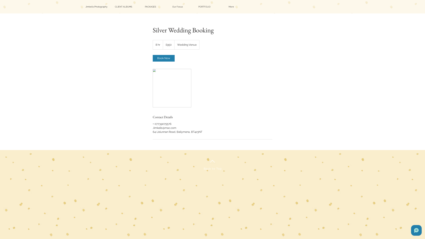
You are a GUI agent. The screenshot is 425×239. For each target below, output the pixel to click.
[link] (164, 58)
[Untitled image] (172, 88)
